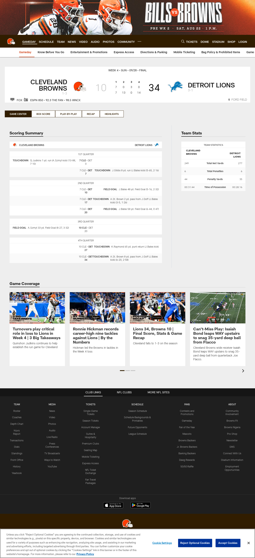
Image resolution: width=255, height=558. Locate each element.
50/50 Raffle (186, 466)
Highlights (112, 114)
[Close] (248, 543)
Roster (16, 410)
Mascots (186, 433)
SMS (232, 446)
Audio (52, 430)
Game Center (18, 114)
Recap (91, 114)
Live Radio (52, 437)
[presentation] (243, 371)
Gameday (187, 420)
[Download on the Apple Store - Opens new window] (113, 505)
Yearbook (17, 473)
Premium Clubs (90, 443)
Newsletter (232, 440)
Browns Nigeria (232, 427)
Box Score (43, 114)
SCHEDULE (137, 404)
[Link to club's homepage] (11, 41)
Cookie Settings (162, 542)
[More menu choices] (139, 41)
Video (52, 417)
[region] (127, 543)
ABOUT (232, 404)
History (17, 466)
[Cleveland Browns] (127, 524)
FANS (187, 404)
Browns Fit (232, 420)
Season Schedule (137, 410)
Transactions (17, 440)
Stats (17, 446)
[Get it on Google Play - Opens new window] (140, 507)
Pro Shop (232, 433)
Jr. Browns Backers (187, 446)
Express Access (90, 463)
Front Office (17, 459)
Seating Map (90, 450)
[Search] (182, 41)
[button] (122, 370)
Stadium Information (232, 459)
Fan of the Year (187, 427)
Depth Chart (16, 423)
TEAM (17, 404)
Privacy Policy (85, 553)
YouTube (52, 466)
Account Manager (90, 427)
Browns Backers (187, 440)
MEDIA (52, 404)
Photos (52, 423)
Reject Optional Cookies (195, 542)
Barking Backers (187, 453)
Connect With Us (232, 453)
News (52, 410)
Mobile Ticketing (90, 456)
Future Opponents (137, 427)
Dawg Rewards (187, 459)
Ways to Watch (52, 459)
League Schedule (137, 433)
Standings (16, 453)
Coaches (17, 417)
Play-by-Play (68, 114)
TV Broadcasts (52, 453)
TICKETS (90, 404)
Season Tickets (90, 420)
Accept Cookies (228, 542)
